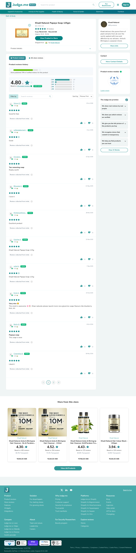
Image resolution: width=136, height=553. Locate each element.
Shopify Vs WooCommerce (91, 505)
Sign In (126, 5)
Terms (72, 548)
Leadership (34, 526)
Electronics (99, 12)
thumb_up (81, 123)
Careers (32, 529)
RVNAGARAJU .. (20, 213)
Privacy (77, 548)
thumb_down (89, 123)
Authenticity (85, 548)
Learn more (105, 90)
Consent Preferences (125, 548)
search (93, 5)
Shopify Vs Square (87, 511)
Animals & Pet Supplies (36, 12)
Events (108, 502)
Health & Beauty (57, 12)
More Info (114, 46)
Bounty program (61, 523)
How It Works (114, 150)
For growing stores (37, 505)
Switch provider (10, 535)
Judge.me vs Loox (11, 523)
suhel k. (17, 266)
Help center (110, 508)
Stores (83, 523)
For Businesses (106, 5)
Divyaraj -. (17, 157)
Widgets (7, 508)
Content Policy (103, 548)
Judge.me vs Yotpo (11, 526)
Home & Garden (78, 12)
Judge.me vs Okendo (12, 529)
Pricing (57, 499)
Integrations (8, 511)
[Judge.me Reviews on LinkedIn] (66, 490)
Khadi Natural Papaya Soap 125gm (52, 23)
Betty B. (17, 324)
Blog (108, 499)
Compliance (94, 548)
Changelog (110, 514)
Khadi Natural (55, 43)
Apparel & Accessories (15, 12)
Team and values (36, 523)
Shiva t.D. (17, 103)
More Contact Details (114, 61)
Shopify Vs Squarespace (90, 508)
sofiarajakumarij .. (20, 130)
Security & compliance (63, 505)
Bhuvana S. (18, 186)
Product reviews (10, 499)
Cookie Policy (114, 548)
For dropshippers (36, 499)
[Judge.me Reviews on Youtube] (71, 490)
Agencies (109, 505)
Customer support (62, 502)
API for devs (110, 511)
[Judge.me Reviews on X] (61, 490)
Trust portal (59, 508)
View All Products (68, 468)
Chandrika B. (18, 354)
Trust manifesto (61, 511)
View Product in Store (49, 38)
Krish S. (16, 293)
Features (7, 505)
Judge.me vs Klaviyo (11, 532)
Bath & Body (10, 16)
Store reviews (9, 502)
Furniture (121, 12)
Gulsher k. (17, 239)
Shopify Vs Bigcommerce (90, 502)
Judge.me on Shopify (88, 499)
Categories (85, 526)
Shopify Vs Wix (86, 514)
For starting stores (36, 502)
